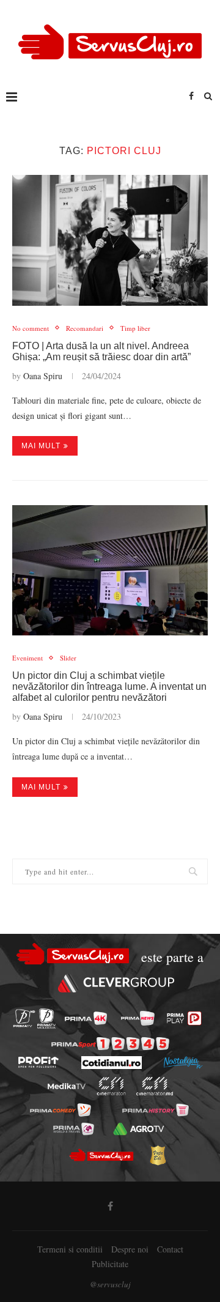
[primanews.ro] (138, 1018)
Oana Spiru (42, 376)
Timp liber (135, 328)
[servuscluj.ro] (101, 1155)
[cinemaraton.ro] (111, 1086)
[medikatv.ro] (67, 1086)
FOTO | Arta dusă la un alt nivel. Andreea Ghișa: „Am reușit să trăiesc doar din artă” (101, 351)
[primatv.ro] (24, 1018)
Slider (68, 658)
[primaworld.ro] (73, 1128)
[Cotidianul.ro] (111, 1062)
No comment (30, 328)
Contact (170, 1249)
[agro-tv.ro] (138, 1128)
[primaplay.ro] (184, 1018)
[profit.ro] (38, 1062)
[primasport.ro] (110, 1043)
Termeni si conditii (70, 1249)
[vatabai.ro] (157, 1155)
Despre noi (129, 1249)
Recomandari (84, 328)
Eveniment (27, 658)
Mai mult (41, 446)
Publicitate (110, 1264)
